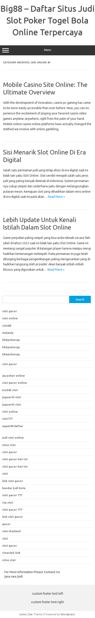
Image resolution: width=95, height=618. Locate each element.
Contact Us (52, 572)
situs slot (9, 444)
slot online (10, 318)
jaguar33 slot (11, 397)
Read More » (56, 196)
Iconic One (26, 614)
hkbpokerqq (11, 339)
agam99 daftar (12, 426)
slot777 (7, 418)
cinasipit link (11, 552)
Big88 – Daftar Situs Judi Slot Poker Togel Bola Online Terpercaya (47, 20)
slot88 (6, 325)
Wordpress (68, 614)
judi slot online (13, 437)
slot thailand (11, 531)
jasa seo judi (13, 576)
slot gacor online (14, 382)
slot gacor (9, 311)
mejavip (7, 332)
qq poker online (13, 375)
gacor (6, 524)
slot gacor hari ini (15, 459)
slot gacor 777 (12, 509)
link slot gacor (12, 516)
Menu (47, 50)
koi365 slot (10, 390)
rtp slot (7, 502)
